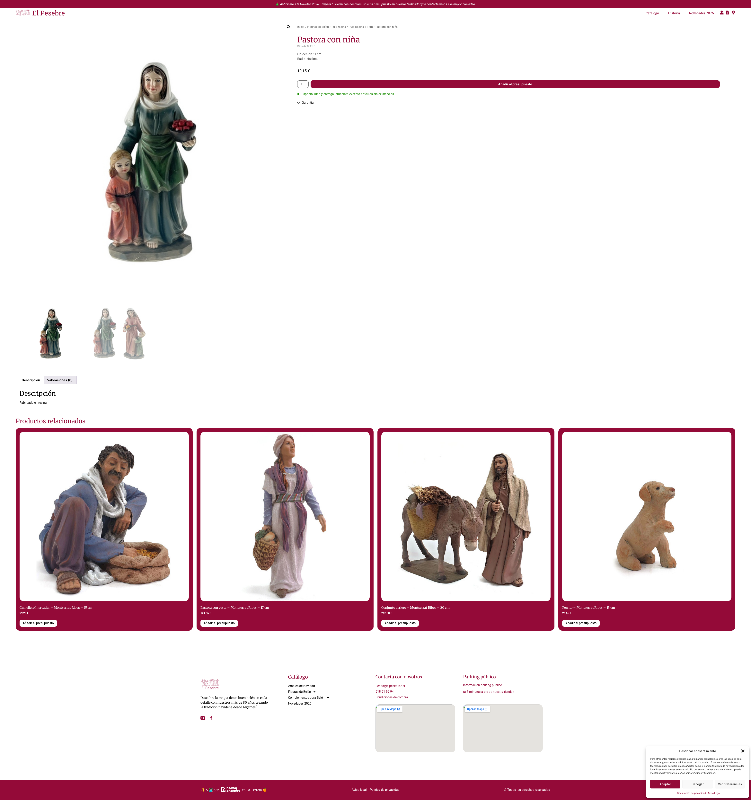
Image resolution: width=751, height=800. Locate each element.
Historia (674, 13)
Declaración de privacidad (691, 793)
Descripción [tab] (31, 380)
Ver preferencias (730, 784)
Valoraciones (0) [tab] (60, 380)
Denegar (698, 784)
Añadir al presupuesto (515, 84)
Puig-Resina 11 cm (361, 27)
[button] (743, 751)
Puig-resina (338, 27)
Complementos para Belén (306, 697)
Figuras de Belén (318, 27)
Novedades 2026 (701, 13)
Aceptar (665, 784)
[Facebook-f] (211, 718)
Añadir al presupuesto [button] (38, 623)
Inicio (301, 27)
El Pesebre (48, 12)
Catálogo (652, 13)
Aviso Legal (714, 793)
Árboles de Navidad (301, 686)
